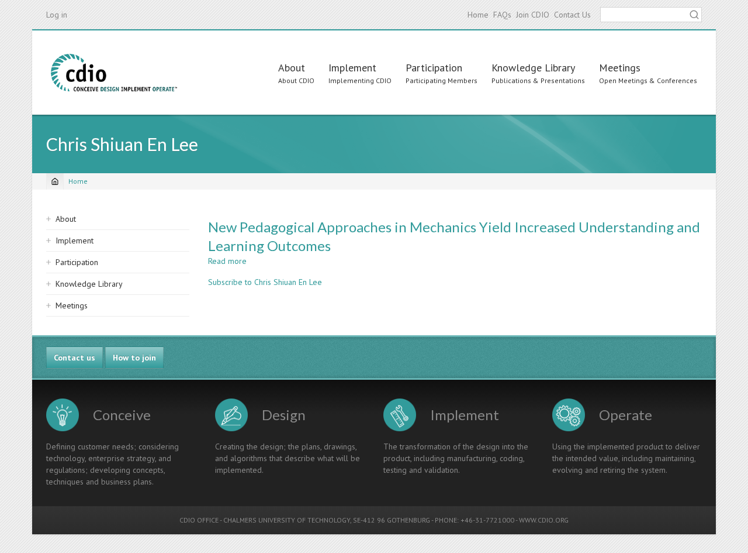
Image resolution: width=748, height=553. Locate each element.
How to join (134, 357)
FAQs (502, 14)
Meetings (619, 67)
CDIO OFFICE (199, 520)
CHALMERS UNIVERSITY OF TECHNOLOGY (286, 520)
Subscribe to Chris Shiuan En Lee (265, 282)
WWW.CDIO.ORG (544, 520)
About (291, 67)
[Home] (114, 72)
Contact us (74, 357)
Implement (352, 67)
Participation (434, 67)
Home (478, 14)
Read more (227, 261)
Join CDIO (532, 14)
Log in (56, 14)
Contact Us (572, 14)
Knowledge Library (533, 67)
